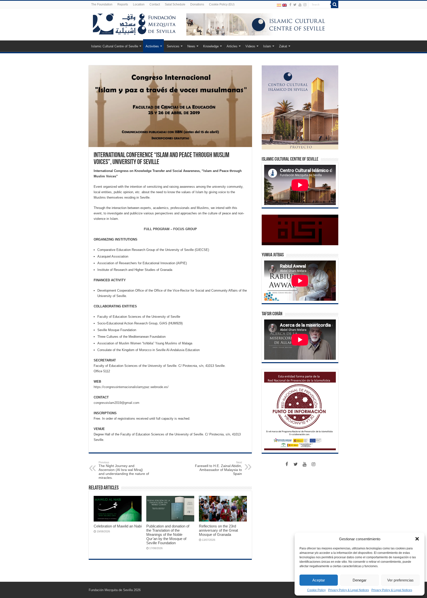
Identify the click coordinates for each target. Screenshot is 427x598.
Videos (250, 46)
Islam (267, 46)
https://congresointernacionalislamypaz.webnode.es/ (131, 387)
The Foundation (101, 4)
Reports (122, 4)
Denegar (359, 580)
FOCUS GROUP (185, 229)
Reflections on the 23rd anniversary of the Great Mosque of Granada (218, 530)
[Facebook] (290, 5)
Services (173, 46)
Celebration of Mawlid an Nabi (118, 526)
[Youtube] (300, 5)
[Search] (334, 4)
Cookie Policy (316, 590)
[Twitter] (295, 5)
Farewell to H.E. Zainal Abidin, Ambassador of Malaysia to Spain (218, 468)
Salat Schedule (175, 4)
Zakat (283, 46)
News (191, 46)
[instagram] (305, 5)
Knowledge (211, 46)
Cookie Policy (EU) (222, 4)
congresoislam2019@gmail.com (116, 403)
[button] (417, 538)
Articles (232, 46)
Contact (154, 4)
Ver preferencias (400, 580)
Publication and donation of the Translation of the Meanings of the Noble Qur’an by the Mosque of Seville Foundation (167, 534)
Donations (197, 4)
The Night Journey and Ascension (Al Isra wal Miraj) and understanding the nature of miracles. (124, 470)
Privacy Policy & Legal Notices (348, 590)
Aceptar (318, 580)
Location (139, 4)
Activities (152, 46)
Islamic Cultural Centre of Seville (114, 46)
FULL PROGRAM (157, 229)
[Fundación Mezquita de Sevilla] (134, 23)
